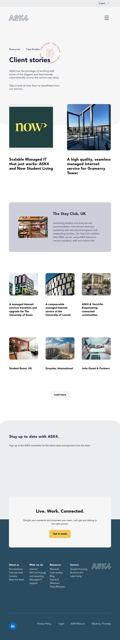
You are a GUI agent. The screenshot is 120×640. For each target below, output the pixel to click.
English (102, 3)
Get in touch (60, 534)
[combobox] (104, 3)
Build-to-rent (76, 573)
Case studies (56, 573)
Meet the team (16, 580)
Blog (52, 576)
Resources (14, 49)
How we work (16, 573)
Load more (60, 395)
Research (54, 569)
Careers (13, 576)
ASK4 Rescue (78, 624)
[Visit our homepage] (18, 18)
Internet (33, 569)
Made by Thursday (101, 624)
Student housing (78, 569)
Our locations (16, 569)
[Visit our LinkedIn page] (13, 626)
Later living (76, 576)
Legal (61, 624)
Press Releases (57, 587)
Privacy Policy (44, 624)
